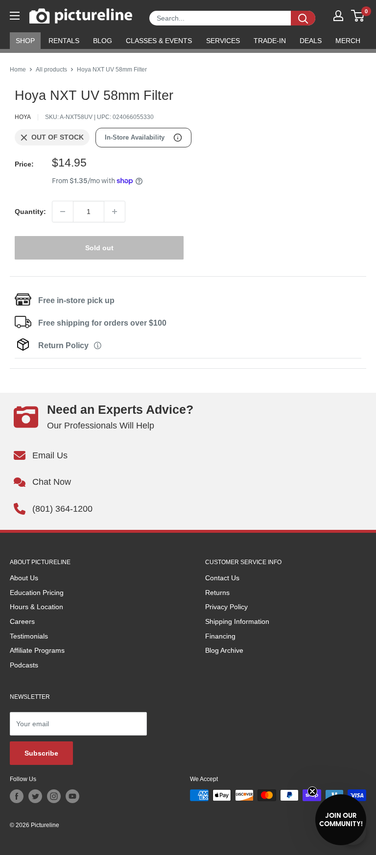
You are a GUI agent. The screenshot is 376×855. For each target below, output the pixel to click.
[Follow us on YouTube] (72, 796)
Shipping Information (237, 621)
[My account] (338, 15)
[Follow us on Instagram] (54, 796)
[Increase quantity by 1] (114, 211)
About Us (24, 578)
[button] (340, 819)
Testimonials (29, 636)
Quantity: (30, 211)
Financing (220, 636)
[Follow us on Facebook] (17, 796)
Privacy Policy (226, 607)
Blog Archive (224, 650)
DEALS (311, 41)
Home (18, 69)
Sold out (99, 248)
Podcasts (24, 665)
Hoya (23, 117)
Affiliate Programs (37, 650)
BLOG (102, 41)
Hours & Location (36, 607)
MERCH (347, 41)
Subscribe (41, 753)
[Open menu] (15, 16)
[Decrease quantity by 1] (62, 211)
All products (51, 69)
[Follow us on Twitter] (35, 796)
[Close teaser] (312, 791)
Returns (217, 592)
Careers (22, 621)
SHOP (25, 41)
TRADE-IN (270, 41)
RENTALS (63, 41)
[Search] (303, 18)
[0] (358, 16)
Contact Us (222, 578)
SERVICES (223, 41)
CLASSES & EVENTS (159, 41)
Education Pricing (37, 592)
